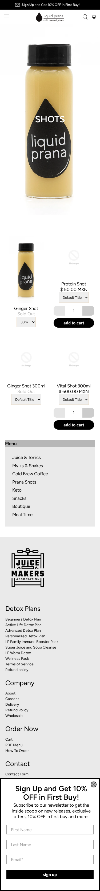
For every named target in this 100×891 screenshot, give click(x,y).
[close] (93, 784)
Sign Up (50, 874)
